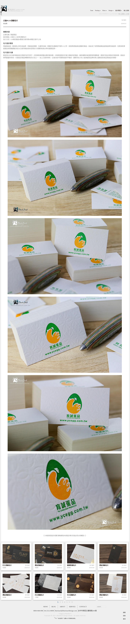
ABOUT (62, 606)
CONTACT (83, 606)
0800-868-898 (38, 611)
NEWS (45, 606)
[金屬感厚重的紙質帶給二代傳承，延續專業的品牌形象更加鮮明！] (80, 583)
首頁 (100, 14)
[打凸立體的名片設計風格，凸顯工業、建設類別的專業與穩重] (16, 554)
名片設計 (115, 14)
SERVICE (72, 606)
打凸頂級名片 (7, 565)
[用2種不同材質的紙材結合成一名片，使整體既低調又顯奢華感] (80, 554)
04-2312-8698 (49, 611)
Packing (97, 10)
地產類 (4, 567)
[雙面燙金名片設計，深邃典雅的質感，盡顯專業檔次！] (112, 554)
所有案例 (105, 14)
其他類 (4, 597)
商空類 (101, 567)
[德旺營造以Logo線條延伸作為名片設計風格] (48, 554)
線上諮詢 (126, 10)
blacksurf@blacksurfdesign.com (66, 611)
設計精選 (118, 10)
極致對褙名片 (71, 565)
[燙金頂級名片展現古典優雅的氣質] (112, 583)
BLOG (54, 606)
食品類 (69, 597)
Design (110, 10)
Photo (104, 10)
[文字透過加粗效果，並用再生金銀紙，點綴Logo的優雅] (16, 583)
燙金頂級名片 (39, 565)
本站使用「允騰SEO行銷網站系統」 (67, 618)
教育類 (69, 567)
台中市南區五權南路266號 (87, 611)
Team (91, 10)
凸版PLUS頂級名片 (124, 14)
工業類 (36, 597)
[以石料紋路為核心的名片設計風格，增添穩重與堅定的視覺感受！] (48, 583)
